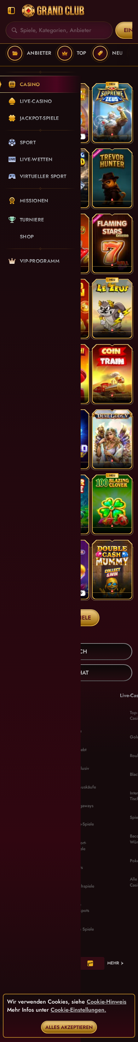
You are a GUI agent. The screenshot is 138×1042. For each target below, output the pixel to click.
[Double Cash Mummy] (112, 570)
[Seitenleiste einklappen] (11, 10)
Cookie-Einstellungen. (78, 1010)
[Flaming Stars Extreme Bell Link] (112, 243)
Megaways (83, 806)
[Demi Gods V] (112, 439)
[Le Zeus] (112, 309)
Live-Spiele (84, 824)
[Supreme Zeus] (112, 113)
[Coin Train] (112, 374)
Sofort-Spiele (80, 846)
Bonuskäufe (85, 787)
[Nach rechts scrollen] (127, 53)
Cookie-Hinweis (106, 1002)
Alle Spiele (84, 929)
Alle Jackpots (81, 907)
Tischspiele (84, 886)
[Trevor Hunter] (112, 178)
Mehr (113, 963)
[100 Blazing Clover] (112, 504)
